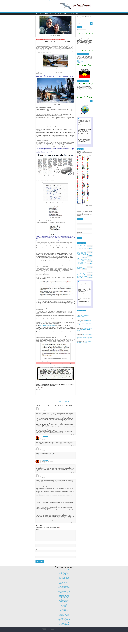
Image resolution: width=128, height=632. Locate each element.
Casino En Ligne (64, 618)
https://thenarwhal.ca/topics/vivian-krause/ (51, 421)
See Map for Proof (81, 143)
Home (37, 13)
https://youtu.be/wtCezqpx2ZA (41, 504)
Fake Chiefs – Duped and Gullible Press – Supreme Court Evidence (84, 271)
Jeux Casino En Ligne (64, 604)
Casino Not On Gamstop (64, 577)
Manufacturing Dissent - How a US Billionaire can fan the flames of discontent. (84, 329)
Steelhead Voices (80, 61)
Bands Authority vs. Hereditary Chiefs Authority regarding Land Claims (84, 259)
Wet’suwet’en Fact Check (73, 13)
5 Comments (47, 42)
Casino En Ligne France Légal (64, 622)
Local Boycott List (63, 13)
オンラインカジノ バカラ (64, 611)
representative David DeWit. (64, 111)
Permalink (44, 410)
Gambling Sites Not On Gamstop (64, 599)
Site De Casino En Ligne (64, 616)
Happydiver (79, 62)
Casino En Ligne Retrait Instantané (64, 624)
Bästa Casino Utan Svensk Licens (64, 571)
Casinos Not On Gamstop (64, 582)
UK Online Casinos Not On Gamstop (64, 581)
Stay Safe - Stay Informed (42, 0)
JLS (43, 42)
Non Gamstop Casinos (64, 576)
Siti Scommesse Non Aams (64, 615)
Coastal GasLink (56, 39)
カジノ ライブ (64, 606)
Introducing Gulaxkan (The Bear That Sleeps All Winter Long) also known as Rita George (82, 253)
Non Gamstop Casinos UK (64, 569)
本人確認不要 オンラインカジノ (64, 608)
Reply (74, 434)
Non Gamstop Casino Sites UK (64, 591)
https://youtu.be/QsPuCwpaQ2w (42, 499)
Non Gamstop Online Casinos (64, 587)
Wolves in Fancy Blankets (81, 245)
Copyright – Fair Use (49, 13)
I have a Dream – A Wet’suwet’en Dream (67, 401)
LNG (64, 39)
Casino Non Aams (64, 572)
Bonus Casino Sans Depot (64, 614)
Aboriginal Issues (39, 39)
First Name (79, 222)
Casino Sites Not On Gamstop (64, 590)
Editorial (61, 39)
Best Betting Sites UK (64, 592)
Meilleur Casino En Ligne (64, 620)
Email (37, 549)
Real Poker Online (64, 588)
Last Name (79, 227)
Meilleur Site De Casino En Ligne (64, 593)
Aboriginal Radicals (45, 39)
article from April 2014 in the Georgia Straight (47, 325)
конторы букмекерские (64, 610)
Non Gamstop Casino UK (64, 596)
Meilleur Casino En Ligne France (64, 595)
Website (37, 555)
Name (37, 543)
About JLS (41, 13)
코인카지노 (64, 609)
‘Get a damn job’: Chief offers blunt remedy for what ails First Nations (51, 396)
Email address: (79, 232)
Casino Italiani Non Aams (64, 573)
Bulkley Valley (51, 39)
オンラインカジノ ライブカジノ (64, 613)
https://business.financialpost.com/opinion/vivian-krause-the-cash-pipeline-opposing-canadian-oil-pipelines (54, 454)
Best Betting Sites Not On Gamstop (64, 585)
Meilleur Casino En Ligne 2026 (64, 619)
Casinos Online (64, 625)
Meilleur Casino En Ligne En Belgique (64, 602)
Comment (37, 529)
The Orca (78, 60)
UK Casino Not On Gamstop (64, 583)
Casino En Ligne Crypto (64, 601)
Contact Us (56, 13)
